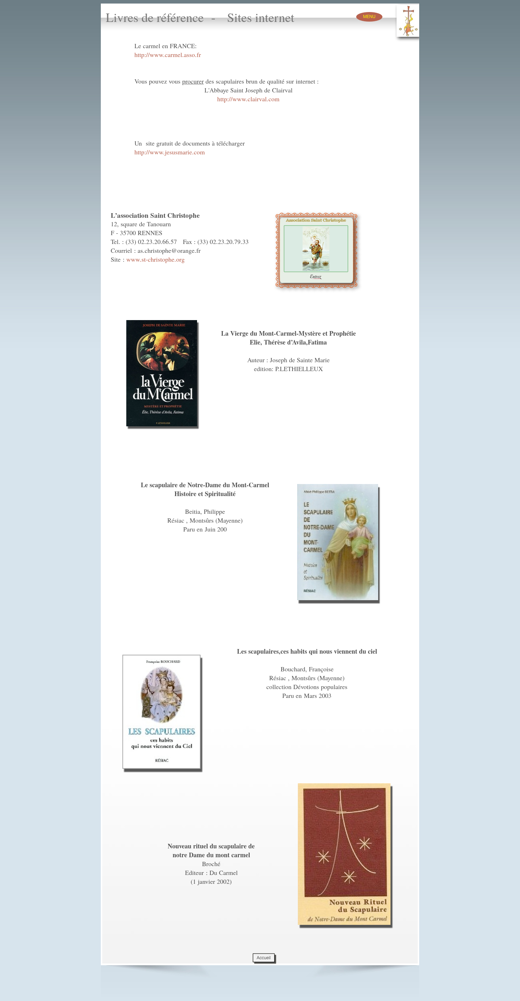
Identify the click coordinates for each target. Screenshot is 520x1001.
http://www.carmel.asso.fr (167, 54)
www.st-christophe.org (155, 259)
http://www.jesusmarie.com (169, 152)
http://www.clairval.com (248, 99)
